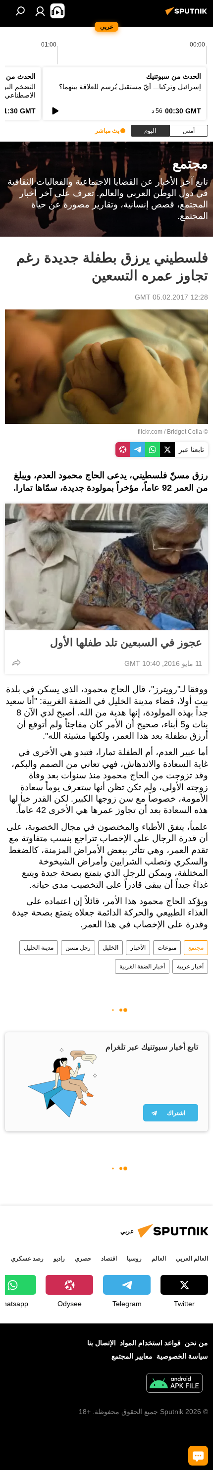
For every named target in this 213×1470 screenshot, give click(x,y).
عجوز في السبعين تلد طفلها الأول (126, 642)
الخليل (110, 947)
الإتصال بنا (101, 1343)
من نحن (196, 1343)
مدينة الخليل (38, 947)
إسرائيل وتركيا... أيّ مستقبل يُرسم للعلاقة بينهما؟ (130, 87)
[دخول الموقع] (40, 11)
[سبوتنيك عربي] (188, 15)
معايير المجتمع (132, 1356)
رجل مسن (78, 947)
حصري (83, 1258)
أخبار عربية (190, 966)
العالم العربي (192, 1258)
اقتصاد (109, 1258)
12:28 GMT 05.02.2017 (171, 297)
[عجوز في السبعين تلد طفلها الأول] (106, 567)
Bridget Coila (184, 431)
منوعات (167, 947)
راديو (59, 1258)
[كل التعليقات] (198, 1456)
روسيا (134, 1258)
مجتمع (196, 947)
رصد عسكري (27, 1258)
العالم (159, 1258)
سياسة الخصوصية (182, 1356)
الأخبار (138, 947)
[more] (16, 662)
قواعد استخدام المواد (150, 1343)
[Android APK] (174, 1384)
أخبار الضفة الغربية (142, 966)
